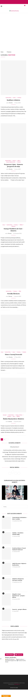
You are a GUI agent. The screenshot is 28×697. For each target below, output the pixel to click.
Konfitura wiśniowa (13, 100)
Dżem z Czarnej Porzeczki (13, 355)
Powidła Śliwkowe (13, 294)
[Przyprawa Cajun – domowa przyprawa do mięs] (13, 140)
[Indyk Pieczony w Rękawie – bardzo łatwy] (6, 569)
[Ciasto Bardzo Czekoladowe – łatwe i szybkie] (6, 523)
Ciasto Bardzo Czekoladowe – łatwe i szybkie (19, 518)
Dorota (10, 102)
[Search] (26, 6)
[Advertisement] (14, 28)
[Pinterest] (16, 2)
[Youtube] (18, 2)
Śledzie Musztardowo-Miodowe (13, 419)
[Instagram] (14, 2)
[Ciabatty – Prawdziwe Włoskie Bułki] (6, 538)
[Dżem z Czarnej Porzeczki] (13, 332)
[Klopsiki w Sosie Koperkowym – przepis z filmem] (6, 599)
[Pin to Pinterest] (14, 118)
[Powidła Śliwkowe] (13, 271)
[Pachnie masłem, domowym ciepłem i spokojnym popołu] (7, 673)
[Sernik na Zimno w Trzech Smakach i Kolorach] (6, 553)
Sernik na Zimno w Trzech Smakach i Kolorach (19, 548)
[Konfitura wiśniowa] (13, 77)
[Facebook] (12, 2)
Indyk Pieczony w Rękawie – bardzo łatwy (19, 564)
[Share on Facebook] (12, 118)
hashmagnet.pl (17, 684)
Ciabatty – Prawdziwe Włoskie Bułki (17, 533)
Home (2, 52)
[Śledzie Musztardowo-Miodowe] (13, 395)
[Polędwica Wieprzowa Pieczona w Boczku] (6, 584)
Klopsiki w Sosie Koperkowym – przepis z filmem (18, 595)
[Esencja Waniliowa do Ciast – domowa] (13, 204)
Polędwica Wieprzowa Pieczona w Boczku (18, 579)
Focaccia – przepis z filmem (19, 609)
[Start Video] (14, 493)
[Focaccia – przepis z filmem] (6, 615)
